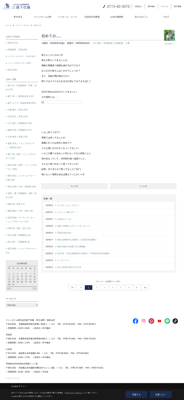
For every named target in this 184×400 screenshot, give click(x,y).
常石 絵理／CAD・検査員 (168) (22, 186)
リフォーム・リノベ (67, 16)
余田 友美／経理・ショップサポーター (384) (21, 167)
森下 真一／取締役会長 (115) (20, 96)
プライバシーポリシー (74, 392)
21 (30, 279)
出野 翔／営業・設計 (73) (19, 228)
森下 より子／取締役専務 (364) (22, 103)
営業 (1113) (13, 43)
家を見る (18, 16)
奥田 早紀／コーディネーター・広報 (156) (21, 178)
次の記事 (143, 186)
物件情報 (177, 6)
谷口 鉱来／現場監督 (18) (19, 235)
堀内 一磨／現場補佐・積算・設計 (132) (21, 195)
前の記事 (74, 186)
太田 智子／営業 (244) (18, 116)
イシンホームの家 (42, 16)
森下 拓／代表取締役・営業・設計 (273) (21, 87)
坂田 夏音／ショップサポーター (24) (21, 250)
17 (13, 279)
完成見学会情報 (92, 16)
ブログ (166, 16)
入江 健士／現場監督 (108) (20, 123)
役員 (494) (12, 70)
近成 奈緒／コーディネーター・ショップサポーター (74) (21, 219)
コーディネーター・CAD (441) (21, 56)
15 (35, 276)
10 (13, 276)
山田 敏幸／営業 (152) (18, 136)
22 (35, 279)
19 (22, 279)
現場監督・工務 (122, 43)
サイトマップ (13, 378)
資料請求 (151, 6)
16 (9, 279)
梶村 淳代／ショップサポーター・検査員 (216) (20, 145)
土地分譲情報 (116, 16)
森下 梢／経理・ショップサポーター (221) (21, 156)
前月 (9, 288)
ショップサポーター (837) (19, 63)
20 (26, 279)
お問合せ (138, 6)
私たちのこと (141, 16)
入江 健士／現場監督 (102, 43)
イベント (164, 6)
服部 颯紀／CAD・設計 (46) (20, 211)
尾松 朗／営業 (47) (16, 204)
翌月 (35, 288)
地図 (53, 324)
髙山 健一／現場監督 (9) (18, 242)
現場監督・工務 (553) (17, 49)
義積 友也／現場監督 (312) (20, 130)
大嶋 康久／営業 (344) (18, 110)
